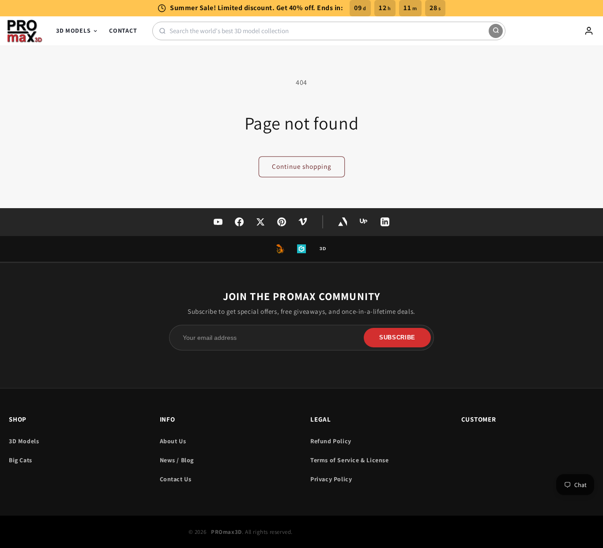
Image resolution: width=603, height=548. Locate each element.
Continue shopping (302, 166)
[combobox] (329, 31)
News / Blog (177, 460)
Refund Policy (330, 441)
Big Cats (20, 460)
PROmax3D (226, 532)
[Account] (589, 31)
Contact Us (176, 479)
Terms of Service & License (349, 460)
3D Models (73, 30)
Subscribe (397, 337)
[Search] (496, 31)
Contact (123, 30)
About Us (173, 441)
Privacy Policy (331, 479)
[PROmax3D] (25, 31)
